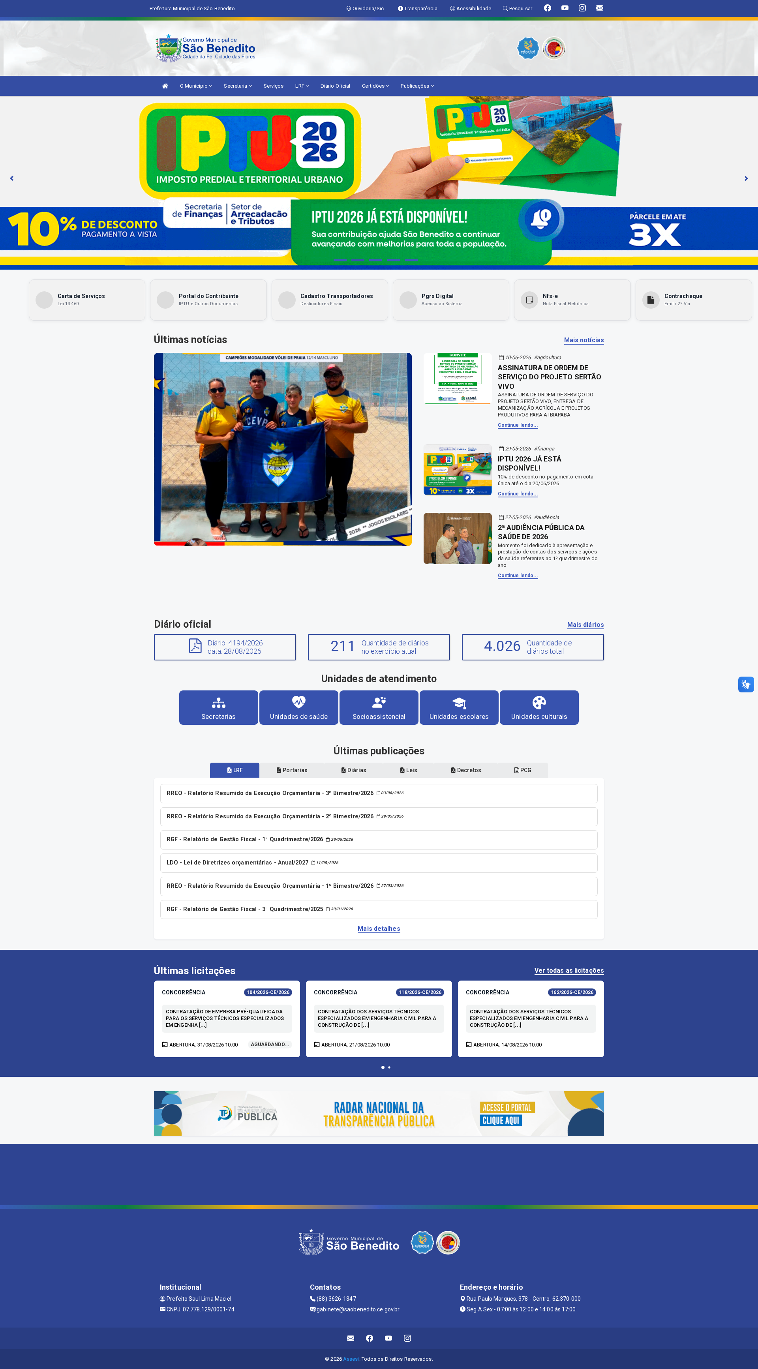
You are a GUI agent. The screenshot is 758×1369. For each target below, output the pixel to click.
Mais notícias (584, 340)
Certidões (374, 86)
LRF (300, 86)
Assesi (351, 1359)
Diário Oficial (335, 86)
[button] (383, 1067)
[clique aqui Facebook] (370, 1338)
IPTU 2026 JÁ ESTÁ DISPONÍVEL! (530, 463)
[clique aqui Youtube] (389, 1338)
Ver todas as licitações (569, 970)
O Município (194, 86)
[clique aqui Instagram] (408, 1338)
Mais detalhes (379, 928)
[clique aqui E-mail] (351, 1338)
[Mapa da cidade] (379, 1173)
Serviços (274, 86)
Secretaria (236, 86)
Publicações (415, 86)
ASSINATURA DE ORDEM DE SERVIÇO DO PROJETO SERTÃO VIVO (550, 377)
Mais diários (585, 624)
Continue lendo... (518, 425)
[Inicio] (165, 86)
